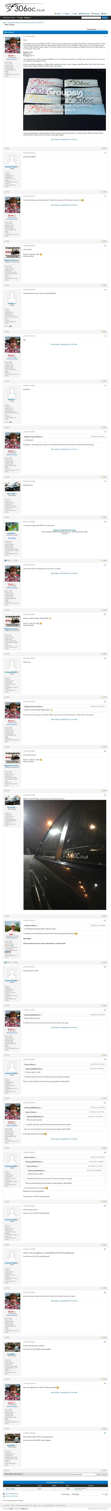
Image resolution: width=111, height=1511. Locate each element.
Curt (81, 1489)
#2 (105, 153)
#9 (105, 481)
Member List (85, 13)
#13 (105, 658)
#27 (105, 1383)
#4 (105, 245)
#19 (105, 1010)
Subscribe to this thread (12, 1496)
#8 (105, 431)
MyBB (11, 1508)
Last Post (77, 1489)
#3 (105, 196)
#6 (105, 336)
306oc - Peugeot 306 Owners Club (21, 1505)
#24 (105, 1249)
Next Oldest (9, 1474)
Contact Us (6, 1505)
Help (105, 13)
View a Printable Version (12, 1493)
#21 (105, 1102)
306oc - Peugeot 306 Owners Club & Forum (16, 22)
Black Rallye (55, 139)
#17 (105, 920)
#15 (105, 751)
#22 (105, 1152)
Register (27, 17)
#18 (105, 966)
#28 (105, 1433)
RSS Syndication (60, 1505)
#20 (105, 1059)
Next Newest (18, 1474)
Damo (40, 1489)
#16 (105, 795)
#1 (105, 36)
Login (21, 17)
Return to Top (37, 1505)
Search (67, 13)
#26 (105, 1342)
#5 (105, 289)
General (32, 22)
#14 (105, 701)
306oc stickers (10, 1489)
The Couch (39, 22)
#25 (105, 1292)
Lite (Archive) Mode (48, 1505)
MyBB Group (24, 1508)
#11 (105, 565)
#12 (105, 614)
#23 (105, 1206)
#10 (105, 521)
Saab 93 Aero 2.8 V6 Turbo (68, 139)
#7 (105, 385)
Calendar (97, 13)
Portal (59, 13)
